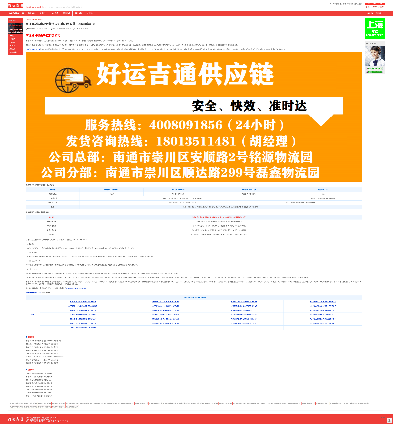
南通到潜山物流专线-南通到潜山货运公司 (323, 319)
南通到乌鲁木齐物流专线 (281, 403)
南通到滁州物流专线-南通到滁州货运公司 (165, 310)
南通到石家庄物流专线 (336, 403)
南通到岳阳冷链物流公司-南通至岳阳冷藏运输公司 (42, 347)
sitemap (383, 417)
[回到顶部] (389, 420)
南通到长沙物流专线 (30, 407)
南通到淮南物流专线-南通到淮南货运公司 (323, 302)
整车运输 (343, 4)
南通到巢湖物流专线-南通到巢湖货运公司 (83, 314)
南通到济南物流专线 (113, 403)
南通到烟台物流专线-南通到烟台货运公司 (39, 386)
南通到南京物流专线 (99, 403)
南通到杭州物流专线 (86, 403)
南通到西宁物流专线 (266, 403)
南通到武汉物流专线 (44, 407)
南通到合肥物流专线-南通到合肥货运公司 (83, 302)
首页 (330, 4)
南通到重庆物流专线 (58, 403)
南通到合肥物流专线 (127, 403)
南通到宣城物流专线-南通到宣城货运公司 (83, 319)
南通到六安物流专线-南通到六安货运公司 (165, 314)
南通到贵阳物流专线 (211, 403)
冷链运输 (350, 4)
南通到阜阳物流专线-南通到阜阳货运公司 (244, 310)
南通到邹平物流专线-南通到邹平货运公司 (39, 396)
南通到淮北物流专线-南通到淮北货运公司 (165, 306)
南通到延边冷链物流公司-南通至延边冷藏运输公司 (42, 344)
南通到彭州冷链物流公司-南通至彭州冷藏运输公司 (42, 353)
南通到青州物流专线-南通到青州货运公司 (39, 392)
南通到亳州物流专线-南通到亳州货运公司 (244, 314)
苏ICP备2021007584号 (61, 421)
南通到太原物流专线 (350, 403)
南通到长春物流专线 (294, 403)
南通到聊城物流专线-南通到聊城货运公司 (39, 383)
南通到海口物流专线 (72, 407)
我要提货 (379, 13)
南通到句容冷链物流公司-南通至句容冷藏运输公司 (42, 363)
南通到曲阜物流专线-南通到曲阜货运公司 (39, 373)
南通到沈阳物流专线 (308, 403)
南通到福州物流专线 (72, 403)
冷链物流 (40, 19)
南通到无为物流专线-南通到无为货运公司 (165, 319)
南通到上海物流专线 (30, 403)
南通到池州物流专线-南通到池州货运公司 (323, 314)
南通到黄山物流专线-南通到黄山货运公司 (83, 310)
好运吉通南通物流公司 (33, 49)
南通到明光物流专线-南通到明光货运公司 (165, 323)
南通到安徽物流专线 (33, 292)
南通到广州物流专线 (197, 403)
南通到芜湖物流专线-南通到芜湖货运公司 (165, 302)
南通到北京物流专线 (16, 403)
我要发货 (370, 13)
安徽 (32, 314)
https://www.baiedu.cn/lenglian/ (76, 288)
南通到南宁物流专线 (58, 407)
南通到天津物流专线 (44, 403)
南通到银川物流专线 (253, 403)
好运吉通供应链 (31, 19)
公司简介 (12, 36)
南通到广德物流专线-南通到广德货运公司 (83, 327)
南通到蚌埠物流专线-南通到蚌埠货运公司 (244, 302)
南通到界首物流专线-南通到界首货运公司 (244, 323)
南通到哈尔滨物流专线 (322, 403)
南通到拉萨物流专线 (183, 403)
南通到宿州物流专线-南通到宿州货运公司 (323, 310)
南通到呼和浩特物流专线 (364, 403)
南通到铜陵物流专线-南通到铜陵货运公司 (244, 306)
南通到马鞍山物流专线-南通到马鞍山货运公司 (83, 306)
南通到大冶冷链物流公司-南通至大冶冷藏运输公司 (42, 350)
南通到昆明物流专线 (169, 403)
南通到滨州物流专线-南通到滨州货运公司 (39, 389)
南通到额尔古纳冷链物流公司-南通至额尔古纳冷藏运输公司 (45, 357)
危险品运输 (358, 4)
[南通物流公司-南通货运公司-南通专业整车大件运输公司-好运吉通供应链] (15, 5)
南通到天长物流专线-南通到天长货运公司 (83, 323)
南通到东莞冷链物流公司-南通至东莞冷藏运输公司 (42, 360)
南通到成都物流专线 (155, 403)
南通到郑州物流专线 (16, 407)
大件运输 (336, 4)
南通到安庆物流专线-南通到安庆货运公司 (323, 306)
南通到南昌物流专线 (141, 403)
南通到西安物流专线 (225, 403)
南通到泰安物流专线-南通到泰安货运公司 (39, 377)
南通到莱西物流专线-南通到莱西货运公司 (39, 380)
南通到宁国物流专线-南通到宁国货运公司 (323, 323)
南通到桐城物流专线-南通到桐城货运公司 (244, 319)
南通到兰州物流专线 (239, 403)
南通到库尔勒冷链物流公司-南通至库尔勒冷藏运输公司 (43, 341)
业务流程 (12, 39)
